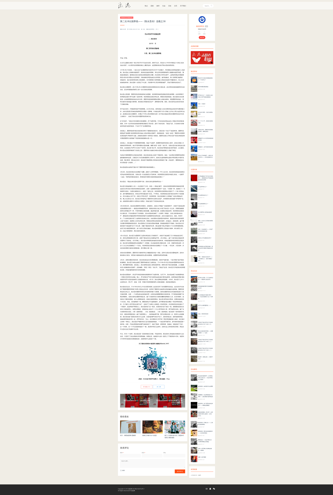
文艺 (175, 6)
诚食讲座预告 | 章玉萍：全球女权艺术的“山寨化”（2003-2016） (205, 414)
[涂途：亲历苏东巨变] (194, 315)
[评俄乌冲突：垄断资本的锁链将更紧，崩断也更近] (194, 131)
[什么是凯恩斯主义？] (194, 205)
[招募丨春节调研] (194, 459)
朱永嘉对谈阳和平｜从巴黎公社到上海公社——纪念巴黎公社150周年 (205, 377)
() (147, 387)
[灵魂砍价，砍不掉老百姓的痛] (194, 148)
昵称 (121, 452)
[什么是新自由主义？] (194, 197)
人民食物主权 (194, 475)
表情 (123, 470)
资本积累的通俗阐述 (203, 86)
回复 (204, 34)
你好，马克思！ (202, 104)
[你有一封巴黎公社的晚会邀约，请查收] (194, 450)
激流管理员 (151, 29)
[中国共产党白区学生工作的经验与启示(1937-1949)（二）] (194, 341)
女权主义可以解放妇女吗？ (205, 238)
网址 (164, 452)
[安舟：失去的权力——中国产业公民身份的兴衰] (194, 231)
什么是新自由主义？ (203, 195)
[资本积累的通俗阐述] (194, 88)
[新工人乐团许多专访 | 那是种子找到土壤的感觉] (175, 426)
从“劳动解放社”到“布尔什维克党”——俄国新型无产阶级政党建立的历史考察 (205, 178)
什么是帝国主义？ (202, 186)
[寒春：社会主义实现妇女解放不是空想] (194, 222)
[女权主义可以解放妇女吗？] (194, 239)
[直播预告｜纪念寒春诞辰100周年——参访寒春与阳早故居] (194, 396)
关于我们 (183, 6)
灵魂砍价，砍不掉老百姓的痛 (205, 147)
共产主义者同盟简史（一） (205, 305)
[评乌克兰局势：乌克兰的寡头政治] (194, 114)
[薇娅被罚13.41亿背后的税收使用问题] (194, 140)
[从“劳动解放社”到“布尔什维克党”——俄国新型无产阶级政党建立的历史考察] (194, 178)
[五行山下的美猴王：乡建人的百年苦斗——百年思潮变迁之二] (194, 157)
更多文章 (202, 37)
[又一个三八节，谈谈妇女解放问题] (194, 122)
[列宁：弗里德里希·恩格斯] (130, 426)
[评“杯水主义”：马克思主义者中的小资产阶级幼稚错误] (194, 97)
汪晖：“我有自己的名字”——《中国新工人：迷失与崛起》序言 (205, 258)
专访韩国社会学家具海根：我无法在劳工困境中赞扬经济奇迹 (205, 248)
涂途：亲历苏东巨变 (203, 314)
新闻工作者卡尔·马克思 (149, 435)
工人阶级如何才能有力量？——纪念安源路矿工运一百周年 (205, 296)
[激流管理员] (202, 19)
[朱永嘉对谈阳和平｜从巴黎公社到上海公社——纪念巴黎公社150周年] (194, 377)
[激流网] (125, 5)
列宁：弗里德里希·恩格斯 (128, 435)
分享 (159, 387)
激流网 (130, 489)
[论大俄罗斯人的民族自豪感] (194, 214)
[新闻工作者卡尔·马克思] (152, 426)
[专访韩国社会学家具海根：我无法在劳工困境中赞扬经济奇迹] (194, 248)
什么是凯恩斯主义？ (203, 203)
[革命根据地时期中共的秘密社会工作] (194, 288)
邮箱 (143, 452)
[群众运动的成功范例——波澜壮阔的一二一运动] (194, 332)
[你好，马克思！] (194, 105)
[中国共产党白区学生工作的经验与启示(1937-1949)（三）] (194, 324)
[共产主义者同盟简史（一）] (194, 307)
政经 (158, 6)
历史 (169, 6)
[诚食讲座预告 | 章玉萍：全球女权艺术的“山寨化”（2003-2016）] (194, 414)
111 (199, 32)
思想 (152, 6)
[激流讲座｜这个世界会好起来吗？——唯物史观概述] (194, 405)
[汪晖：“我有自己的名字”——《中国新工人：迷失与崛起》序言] (194, 258)
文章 (199, 34)
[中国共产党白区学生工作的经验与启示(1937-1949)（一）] (194, 350)
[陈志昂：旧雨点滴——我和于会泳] (194, 358)
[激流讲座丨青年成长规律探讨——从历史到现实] (194, 433)
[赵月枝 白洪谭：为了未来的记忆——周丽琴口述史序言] (194, 279)
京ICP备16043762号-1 (138, 489)
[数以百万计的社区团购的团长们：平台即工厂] (194, 79)
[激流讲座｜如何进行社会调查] (194, 388)
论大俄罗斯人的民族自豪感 (205, 212)
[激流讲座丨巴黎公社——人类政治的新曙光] (194, 424)
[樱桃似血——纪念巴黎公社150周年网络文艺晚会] (194, 441)
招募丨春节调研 (202, 457)
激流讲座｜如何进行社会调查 (205, 386)
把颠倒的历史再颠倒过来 (126, 17)
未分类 (124, 29)
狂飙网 (199, 475)
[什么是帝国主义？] (194, 188)
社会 (163, 6)
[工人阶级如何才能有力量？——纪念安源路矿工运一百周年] (194, 296)
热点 (146, 6)
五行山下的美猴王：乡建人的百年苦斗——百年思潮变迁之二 (205, 157)
